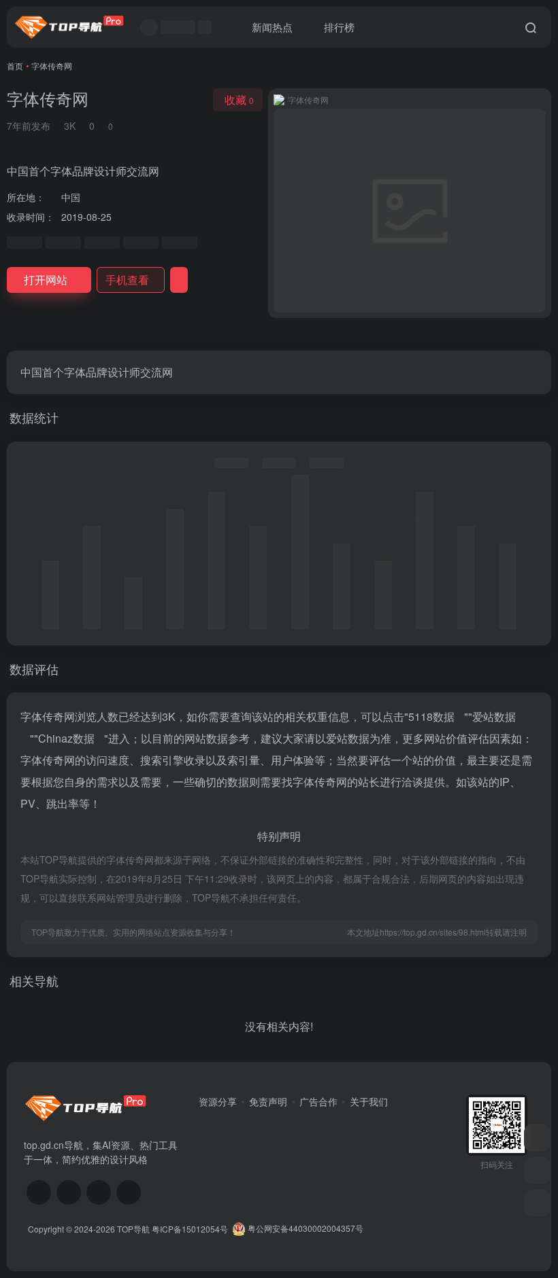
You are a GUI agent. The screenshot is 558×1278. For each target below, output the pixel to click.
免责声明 (268, 1101)
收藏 (239, 99)
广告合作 (318, 1101)
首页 (15, 65)
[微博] (98, 1192)
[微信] (39, 1192)
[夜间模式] (537, 1203)
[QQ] (68, 1192)
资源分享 (218, 1101)
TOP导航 (133, 1228)
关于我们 (369, 1101)
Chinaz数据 (66, 738)
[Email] (128, 1192)
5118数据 (431, 716)
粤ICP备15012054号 (190, 1228)
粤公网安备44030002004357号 (304, 1228)
